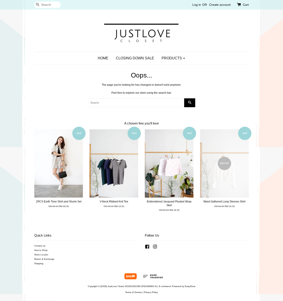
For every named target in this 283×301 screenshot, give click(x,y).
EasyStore (190, 286)
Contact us (39, 246)
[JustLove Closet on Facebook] (147, 248)
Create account (220, 4)
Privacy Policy (151, 292)
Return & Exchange (44, 259)
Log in (196, 4)
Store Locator (41, 254)
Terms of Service (133, 292)
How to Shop (41, 250)
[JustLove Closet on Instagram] (155, 248)
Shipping (38, 263)
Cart (246, 4)
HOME (103, 58)
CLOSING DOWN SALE (135, 58)
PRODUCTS (172, 58)
